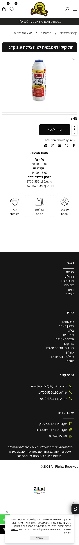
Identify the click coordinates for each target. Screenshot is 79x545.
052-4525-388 (35, 186)
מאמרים (68, 334)
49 (75, 118)
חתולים (69, 276)
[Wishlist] (12, 7)
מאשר (39, 538)
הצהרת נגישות (64, 339)
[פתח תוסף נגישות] (75, 509)
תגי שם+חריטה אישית (60, 348)
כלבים (70, 272)
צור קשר (68, 343)
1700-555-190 (36, 181)
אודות (70, 361)
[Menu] (75, 7)
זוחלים (69, 294)
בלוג (71, 330)
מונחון (70, 352)
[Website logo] (39, 9)
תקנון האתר (66, 326)
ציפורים (69, 285)
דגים (71, 289)
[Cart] (4, 7)
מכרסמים (67, 281)
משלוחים (68, 321)
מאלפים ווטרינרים (62, 356)
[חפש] (67, 7)
